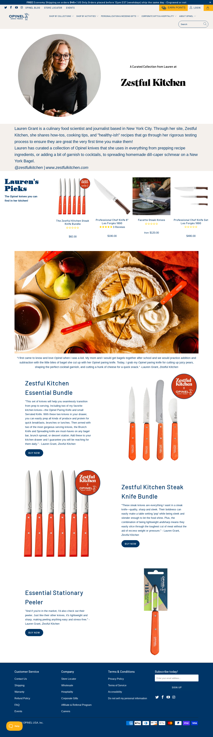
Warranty (19, 691)
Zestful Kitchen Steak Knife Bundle (152, 491)
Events (70, 7)
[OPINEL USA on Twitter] (5, 8)
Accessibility (115, 691)
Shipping (19, 685)
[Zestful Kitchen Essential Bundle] (154, 417)
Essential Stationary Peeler (54, 597)
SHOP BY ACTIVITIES (86, 16)
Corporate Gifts (69, 698)
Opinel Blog (32, 7)
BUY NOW (34, 452)
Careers (65, 711)
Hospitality (67, 691)
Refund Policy (22, 698)
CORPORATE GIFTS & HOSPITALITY (158, 16)
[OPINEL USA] (18, 16)
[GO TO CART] (208, 8)
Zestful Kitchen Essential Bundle (49, 387)
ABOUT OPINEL (186, 16)
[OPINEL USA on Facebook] (10, 8)
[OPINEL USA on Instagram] (21, 8)
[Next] (208, 209)
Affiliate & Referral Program (76, 705)
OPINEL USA (30, 722)
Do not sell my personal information (127, 698)
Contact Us (21, 679)
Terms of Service (117, 685)
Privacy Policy (116, 679)
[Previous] (58, 209)
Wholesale (67, 685)
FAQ (17, 705)
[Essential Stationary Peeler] (154, 611)
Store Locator (53, 7)
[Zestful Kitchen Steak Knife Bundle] (58, 514)
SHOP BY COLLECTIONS (60, 16)
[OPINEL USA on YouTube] (16, 8)
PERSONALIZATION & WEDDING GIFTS (119, 16)
